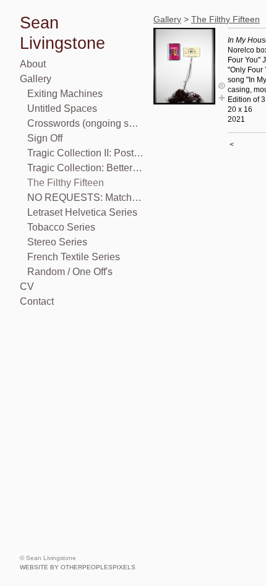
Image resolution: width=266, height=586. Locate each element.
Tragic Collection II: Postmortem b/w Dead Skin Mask (85, 153)
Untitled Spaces (62, 108)
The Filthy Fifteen (65, 182)
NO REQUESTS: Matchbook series (85, 197)
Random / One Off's (70, 271)
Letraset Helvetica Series (82, 212)
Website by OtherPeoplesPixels (77, 567)
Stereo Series (57, 242)
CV (27, 286)
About (33, 64)
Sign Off (44, 138)
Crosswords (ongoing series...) (85, 123)
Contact (37, 301)
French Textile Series (73, 257)
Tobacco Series (61, 227)
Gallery (35, 79)
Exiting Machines (65, 93)
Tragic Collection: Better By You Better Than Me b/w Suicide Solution (85, 168)
